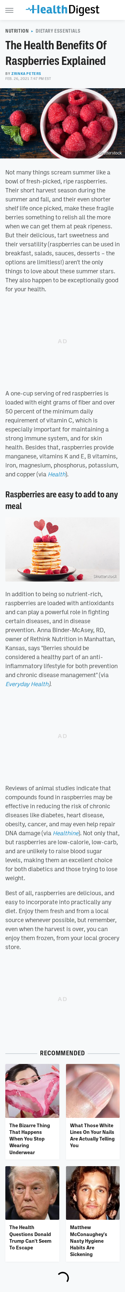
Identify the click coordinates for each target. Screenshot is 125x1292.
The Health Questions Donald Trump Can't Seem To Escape (30, 1237)
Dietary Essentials (58, 31)
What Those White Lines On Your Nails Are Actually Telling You (92, 1135)
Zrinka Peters (26, 73)
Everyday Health (26, 683)
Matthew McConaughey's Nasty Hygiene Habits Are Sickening (88, 1240)
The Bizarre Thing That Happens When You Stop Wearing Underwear (29, 1139)
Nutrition (17, 31)
